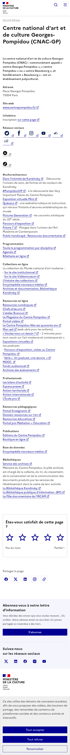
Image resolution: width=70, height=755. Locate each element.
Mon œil (8, 329)
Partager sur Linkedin (25, 579)
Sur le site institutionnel (19, 272)
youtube (44, 661)
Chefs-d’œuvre (12, 309)
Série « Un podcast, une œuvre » (26, 358)
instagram (34, 661)
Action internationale (17, 394)
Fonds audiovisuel (14, 366)
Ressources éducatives (17, 419)
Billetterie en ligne (14, 256)
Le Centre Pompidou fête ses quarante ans (30, 325)
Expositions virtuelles (16, 341)
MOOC (7, 362)
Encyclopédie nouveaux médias (23, 284)
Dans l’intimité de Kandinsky (21, 179)
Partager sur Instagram (34, 579)
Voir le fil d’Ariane (11, 20)
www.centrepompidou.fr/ (19, 107)
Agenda (8, 252)
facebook (25, 661)
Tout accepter (35, 730)
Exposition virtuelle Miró (18, 199)
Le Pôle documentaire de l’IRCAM (24, 496)
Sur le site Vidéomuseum (20, 276)
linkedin (15, 661)
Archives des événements (19, 370)
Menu (65, 4)
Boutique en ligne (14, 439)
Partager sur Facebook (6, 579)
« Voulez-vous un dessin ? (19, 333)
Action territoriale (14, 390)
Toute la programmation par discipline (28, 248)
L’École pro (10, 399)
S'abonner (35, 632)
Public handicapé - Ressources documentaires (32, 236)
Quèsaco (8, 203)
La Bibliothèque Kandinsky (20, 488)
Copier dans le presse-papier (44, 579)
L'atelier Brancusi (13, 313)
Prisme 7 (8, 227)
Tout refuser (35, 739)
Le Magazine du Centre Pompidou (25, 317)
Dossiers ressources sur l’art (20, 415)
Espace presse (12, 386)
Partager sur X (15, 579)
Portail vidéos (11, 321)
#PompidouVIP (12, 191)
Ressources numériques (18, 305)
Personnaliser (35, 749)
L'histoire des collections (18, 280)
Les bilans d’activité (15, 382)
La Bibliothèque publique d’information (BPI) (32, 492)
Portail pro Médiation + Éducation (25, 423)
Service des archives (16, 464)
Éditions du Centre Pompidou (22, 435)
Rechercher (55, 4)
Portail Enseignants (15, 411)
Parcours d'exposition (17, 223)
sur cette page (27, 120)
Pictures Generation (16, 215)
